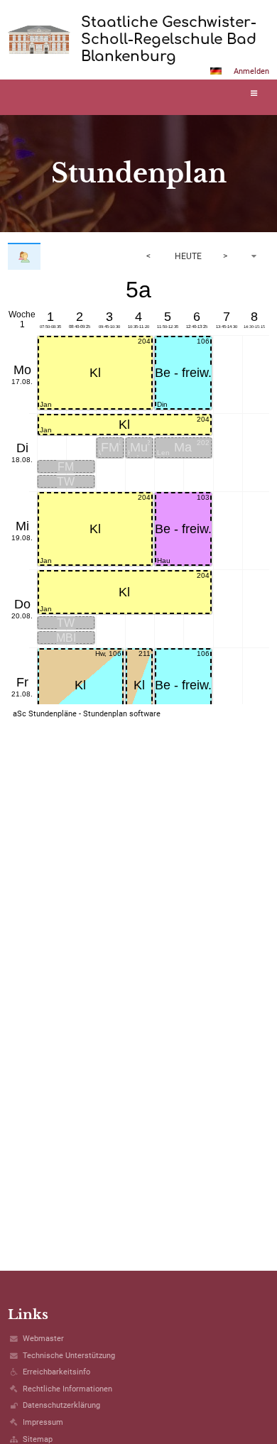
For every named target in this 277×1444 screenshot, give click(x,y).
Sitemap (38, 1439)
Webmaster (43, 1338)
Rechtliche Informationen (67, 1389)
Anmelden (251, 71)
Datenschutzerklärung (61, 1405)
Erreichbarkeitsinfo (56, 1372)
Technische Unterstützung (69, 1355)
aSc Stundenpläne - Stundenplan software (87, 713)
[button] (216, 71)
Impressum (43, 1422)
